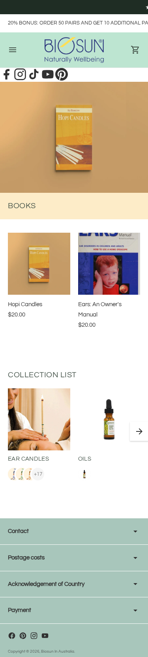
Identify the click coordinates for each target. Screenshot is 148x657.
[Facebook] (7, 78)
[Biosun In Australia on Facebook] (12, 636)
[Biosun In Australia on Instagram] (34, 636)
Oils (85, 459)
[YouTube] (48, 78)
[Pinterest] (61, 78)
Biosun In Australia (57, 651)
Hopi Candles (25, 304)
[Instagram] (21, 78)
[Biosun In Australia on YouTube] (45, 636)
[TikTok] (34, 78)
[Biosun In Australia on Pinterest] (23, 636)
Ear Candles (28, 459)
